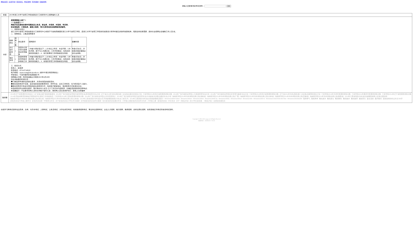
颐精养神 (314, 99)
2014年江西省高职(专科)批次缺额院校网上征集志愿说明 (366, 96)
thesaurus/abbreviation (172, 98)
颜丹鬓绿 (378, 99)
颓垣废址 (330, 99)
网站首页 (4, 2)
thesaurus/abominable (294, 98)
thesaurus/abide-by (211, 98)
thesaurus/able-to (259, 98)
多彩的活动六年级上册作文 (20, 101)
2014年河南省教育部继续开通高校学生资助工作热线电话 (31, 96)
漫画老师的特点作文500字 (393, 99)
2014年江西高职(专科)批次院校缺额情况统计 (146, 99)
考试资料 (27, 2)
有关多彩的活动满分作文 (111, 101)
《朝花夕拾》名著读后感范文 (214, 101)
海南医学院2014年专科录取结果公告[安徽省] (292, 96)
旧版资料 (43, 2)
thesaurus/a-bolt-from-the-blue (276, 98)
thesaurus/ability (224, 98)
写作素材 (35, 2)
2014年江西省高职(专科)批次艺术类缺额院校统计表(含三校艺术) (104, 99)
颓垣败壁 (354, 99)
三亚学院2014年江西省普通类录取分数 (69, 96)
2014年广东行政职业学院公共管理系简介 (100, 96)
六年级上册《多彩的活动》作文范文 (161, 101)
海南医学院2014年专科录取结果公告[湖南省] (189, 96)
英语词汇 (19, 2)
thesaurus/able (247, 98)
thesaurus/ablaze (236, 98)
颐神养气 (306, 99)
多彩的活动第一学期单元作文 (43, 101)
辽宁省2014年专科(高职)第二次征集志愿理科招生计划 (300, 94)
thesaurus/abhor (198, 98)
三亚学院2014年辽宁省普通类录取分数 (396, 94)
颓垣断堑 (338, 99)
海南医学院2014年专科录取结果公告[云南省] (62, 99)
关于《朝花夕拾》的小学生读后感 (189, 101)
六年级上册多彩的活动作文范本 (134, 101)
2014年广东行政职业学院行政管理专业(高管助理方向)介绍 (78, 94)
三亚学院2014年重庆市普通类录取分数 (366, 94)
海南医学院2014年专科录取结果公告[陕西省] (327, 96)
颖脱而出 (362, 99)
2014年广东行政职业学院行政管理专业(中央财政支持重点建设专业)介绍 (144, 96)
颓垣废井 (322, 99)
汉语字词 (12, 2)
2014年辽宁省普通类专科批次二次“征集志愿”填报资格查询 (32, 94)
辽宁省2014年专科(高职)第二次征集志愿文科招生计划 (121, 94)
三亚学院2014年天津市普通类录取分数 (336, 94)
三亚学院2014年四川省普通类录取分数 (157, 94)
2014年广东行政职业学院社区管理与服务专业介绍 (229, 94)
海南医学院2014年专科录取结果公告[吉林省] (257, 96)
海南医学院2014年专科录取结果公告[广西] (223, 96)
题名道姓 (370, 99)
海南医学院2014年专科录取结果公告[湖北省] (27, 99)
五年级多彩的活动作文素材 (91, 101)
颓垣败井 (346, 99)
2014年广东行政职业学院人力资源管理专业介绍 (191, 94)
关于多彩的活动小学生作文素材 (67, 101)
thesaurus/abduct (186, 98)
